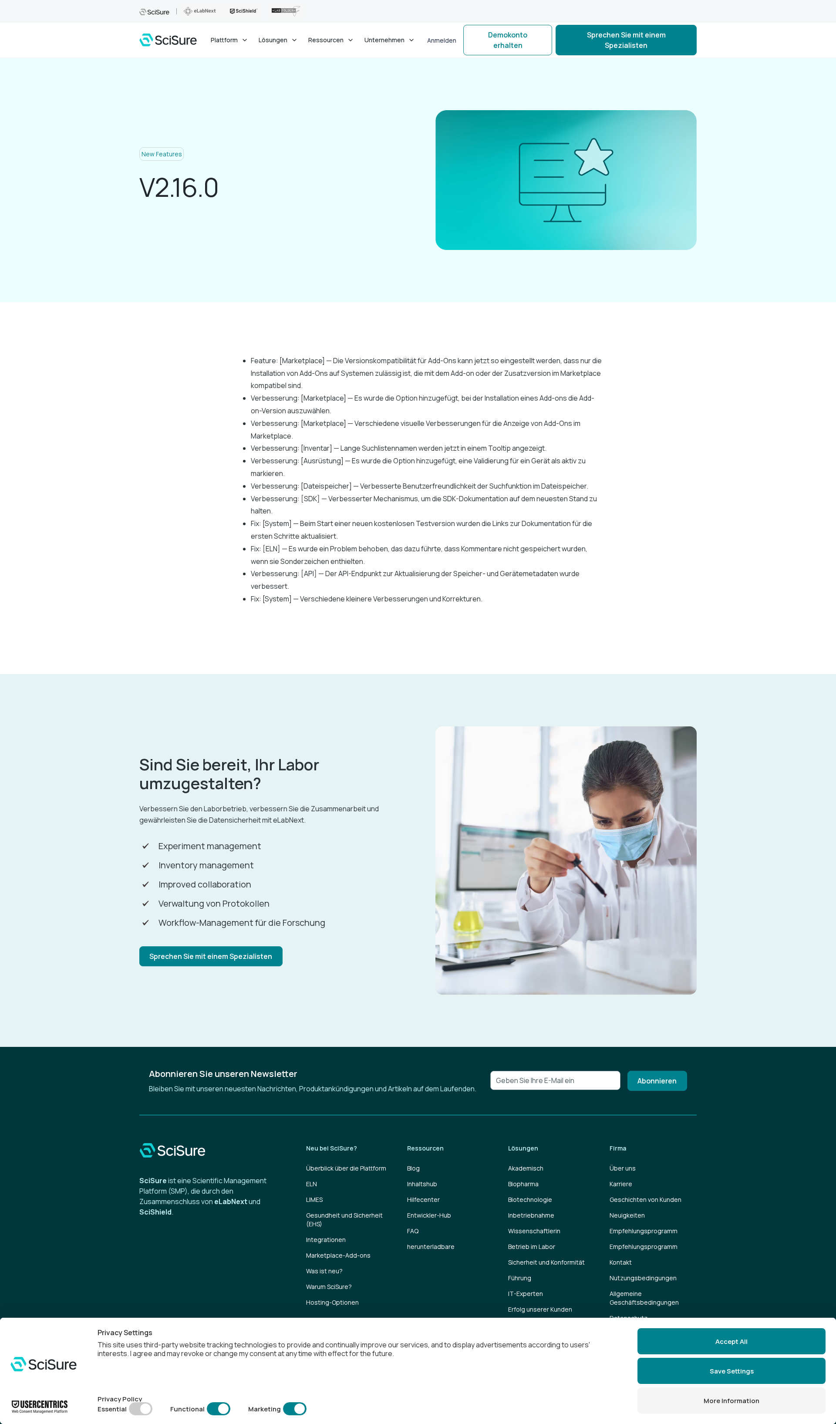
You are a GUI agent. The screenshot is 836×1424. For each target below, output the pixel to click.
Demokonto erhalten (507, 40)
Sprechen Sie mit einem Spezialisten (626, 40)
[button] (229, 40)
